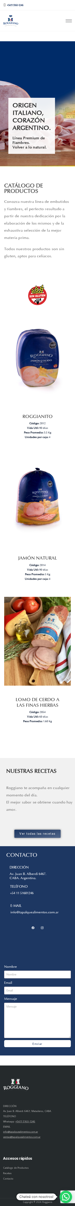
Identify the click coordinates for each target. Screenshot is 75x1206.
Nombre (10, 967)
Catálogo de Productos (16, 1167)
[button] (66, 1197)
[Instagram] (42, 928)
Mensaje (10, 999)
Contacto (8, 1178)
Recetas (7, 1173)
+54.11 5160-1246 (25, 1121)
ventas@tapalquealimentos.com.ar (21, 1136)
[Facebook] (33, 927)
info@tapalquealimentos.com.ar (20, 1131)
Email (8, 983)
